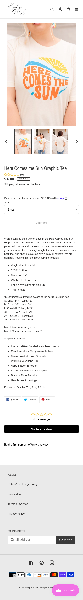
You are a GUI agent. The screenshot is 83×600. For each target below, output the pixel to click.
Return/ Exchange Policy (23, 484)
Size (6, 202)
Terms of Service (18, 503)
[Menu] (76, 9)
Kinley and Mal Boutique (36, 587)
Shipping (9, 184)
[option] (23, 141)
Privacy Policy (16, 513)
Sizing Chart (15, 493)
